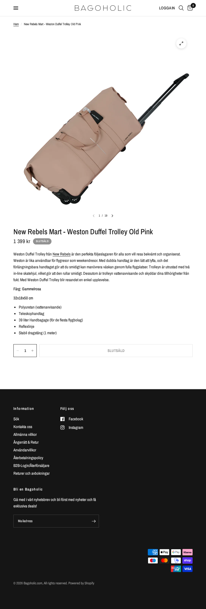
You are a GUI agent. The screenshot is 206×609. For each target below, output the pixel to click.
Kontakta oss (22, 426)
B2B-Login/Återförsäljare (31, 465)
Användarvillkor (24, 450)
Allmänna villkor (25, 434)
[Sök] (181, 8)
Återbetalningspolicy (28, 458)
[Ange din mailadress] (93, 521)
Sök (16, 419)
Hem (16, 24)
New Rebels (62, 254)
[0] (189, 8)
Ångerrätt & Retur (26, 442)
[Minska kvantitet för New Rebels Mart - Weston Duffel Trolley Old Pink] (18, 350)
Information (23, 408)
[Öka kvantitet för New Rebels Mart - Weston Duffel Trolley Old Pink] (32, 350)
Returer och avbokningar (31, 473)
